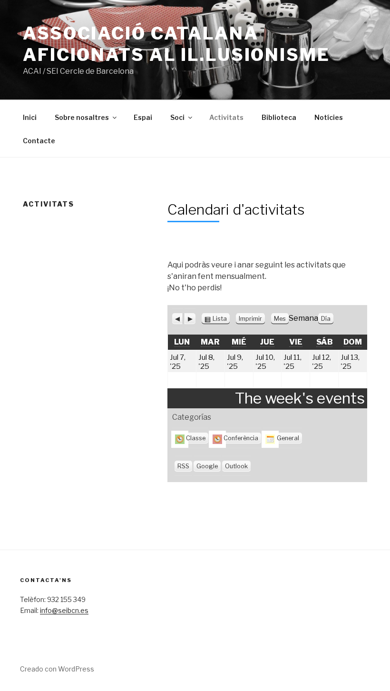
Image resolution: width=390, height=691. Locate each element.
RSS (183, 466)
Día (326, 318)
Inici (30, 117)
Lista (220, 319)
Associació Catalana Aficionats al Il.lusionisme (176, 44)
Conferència (241, 438)
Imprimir (252, 319)
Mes (280, 318)
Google (207, 466)
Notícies (328, 117)
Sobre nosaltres (82, 117)
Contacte (39, 141)
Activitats (226, 117)
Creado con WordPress (57, 669)
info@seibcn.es (64, 610)
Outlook (236, 466)
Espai (143, 117)
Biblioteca (279, 117)
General (288, 438)
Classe (195, 438)
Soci (177, 117)
